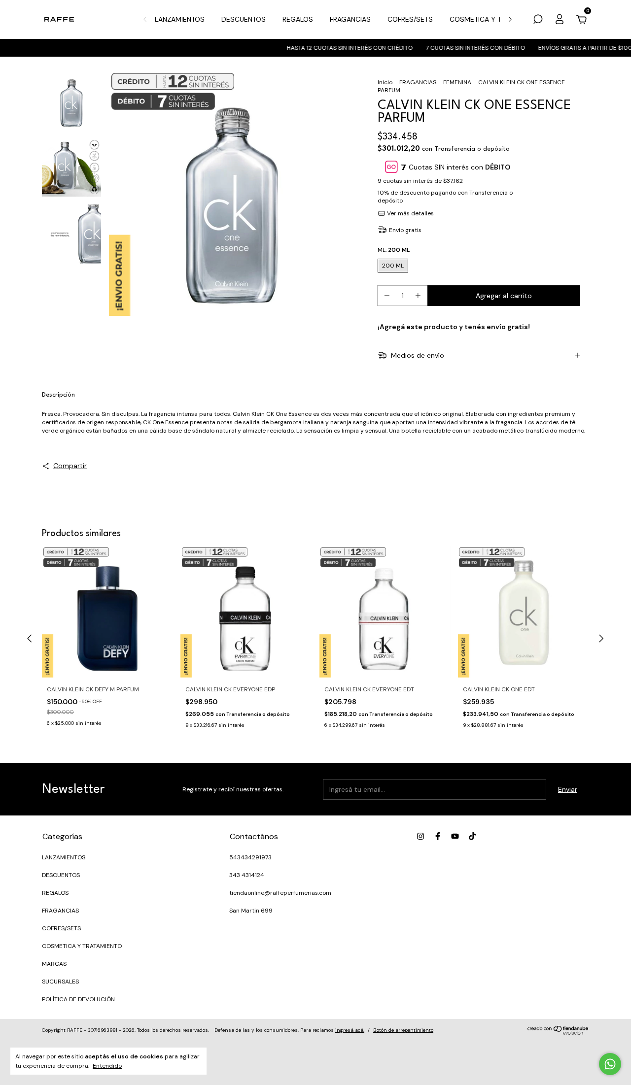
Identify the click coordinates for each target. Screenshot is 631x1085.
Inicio (385, 82)
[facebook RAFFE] (438, 836)
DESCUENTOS (243, 19)
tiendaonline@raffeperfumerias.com (280, 893)
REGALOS (297, 19)
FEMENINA (457, 82)
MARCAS (54, 964)
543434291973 (250, 857)
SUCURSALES (60, 981)
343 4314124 (246, 875)
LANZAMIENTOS (180, 19)
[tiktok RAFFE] (472, 836)
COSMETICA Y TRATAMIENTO (496, 19)
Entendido (107, 1066)
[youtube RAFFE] (455, 836)
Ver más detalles (410, 213)
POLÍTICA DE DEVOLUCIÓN (78, 999)
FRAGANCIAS (350, 19)
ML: (394, 250)
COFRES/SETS (410, 19)
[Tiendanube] (558, 1032)
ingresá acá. (349, 1030)
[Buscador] (538, 20)
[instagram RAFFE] (420, 836)
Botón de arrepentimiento (403, 1030)
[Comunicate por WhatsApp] (610, 1064)
